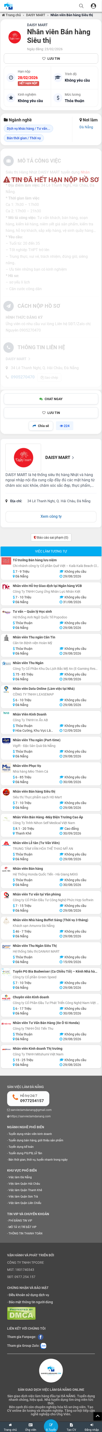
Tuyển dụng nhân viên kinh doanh (30, 1134)
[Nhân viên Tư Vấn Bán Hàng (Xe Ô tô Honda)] (6, 1023)
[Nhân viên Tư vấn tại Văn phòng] (6, 895)
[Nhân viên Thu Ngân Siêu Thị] (6, 946)
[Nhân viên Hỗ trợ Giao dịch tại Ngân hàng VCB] (6, 586)
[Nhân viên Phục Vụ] (6, 768)
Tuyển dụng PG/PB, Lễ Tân (25, 1153)
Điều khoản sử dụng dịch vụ (29, 1295)
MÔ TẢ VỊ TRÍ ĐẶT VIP (23, 1227)
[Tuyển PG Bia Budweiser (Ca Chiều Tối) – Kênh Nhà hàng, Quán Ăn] (6, 972)
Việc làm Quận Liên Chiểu (25, 1203)
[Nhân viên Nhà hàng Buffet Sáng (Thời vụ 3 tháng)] (6, 921)
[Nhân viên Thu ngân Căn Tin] (6, 638)
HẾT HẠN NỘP (28, 83)
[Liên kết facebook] (40, 1336)
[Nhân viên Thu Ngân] (6, 663)
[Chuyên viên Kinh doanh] (6, 998)
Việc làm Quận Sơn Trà (23, 1196)
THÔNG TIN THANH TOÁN (25, 1233)
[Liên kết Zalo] (43, 1345)
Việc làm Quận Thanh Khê (25, 1190)
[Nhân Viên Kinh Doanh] (6, 712)
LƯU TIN (53, 58)
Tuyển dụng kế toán (21, 1147)
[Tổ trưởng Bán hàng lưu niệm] (6, 561)
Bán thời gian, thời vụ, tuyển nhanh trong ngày (38, 1159)
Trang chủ (13, 15)
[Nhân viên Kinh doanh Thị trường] (6, 1049)
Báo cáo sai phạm (52, 537)
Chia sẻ (43, 426)
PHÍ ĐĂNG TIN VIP (20, 1220)
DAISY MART (35, 15)
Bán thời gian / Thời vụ (24, 138)
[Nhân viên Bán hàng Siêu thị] (6, 792)
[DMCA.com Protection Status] (21, 1313)
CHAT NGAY (54, 399)
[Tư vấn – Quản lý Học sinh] (6, 612)
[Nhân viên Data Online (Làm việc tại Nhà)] (6, 689)
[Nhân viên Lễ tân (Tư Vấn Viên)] (6, 843)
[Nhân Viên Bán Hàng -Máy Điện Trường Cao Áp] (6, 819)
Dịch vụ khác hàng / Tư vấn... (28, 128)
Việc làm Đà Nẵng (20, 1177)
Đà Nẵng (86, 127)
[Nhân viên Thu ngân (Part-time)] (6, 741)
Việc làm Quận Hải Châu (24, 1183)
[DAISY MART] (14, 37)
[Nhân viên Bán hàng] (6, 869)
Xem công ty (51, 516)
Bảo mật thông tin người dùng (31, 1302)
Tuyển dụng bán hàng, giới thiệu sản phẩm (36, 1140)
